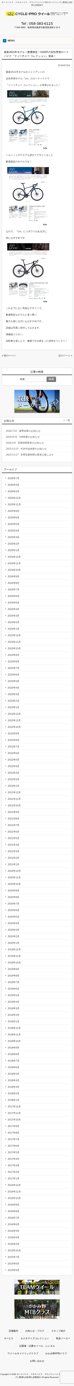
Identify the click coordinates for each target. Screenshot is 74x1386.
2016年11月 (14, 1191)
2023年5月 (13, 681)
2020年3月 (13, 929)
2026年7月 (13, 478)
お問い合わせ (37, 1361)
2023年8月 (13, 661)
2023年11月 (14, 642)
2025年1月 (13, 550)
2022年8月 (13, 740)
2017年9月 (13, 1126)
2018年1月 (13, 1100)
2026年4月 (13, 484)
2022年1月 (13, 786)
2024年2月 (13, 622)
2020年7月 (13, 903)
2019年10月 (14, 962)
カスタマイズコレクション (35, 1338)
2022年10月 (14, 727)
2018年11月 (14, 1034)
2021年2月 (13, 858)
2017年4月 (13, 1159)
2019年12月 (14, 949)
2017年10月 (14, 1119)
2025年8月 (13, 511)
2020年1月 (13, 943)
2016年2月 (13, 1244)
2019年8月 (13, 975)
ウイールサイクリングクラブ (22, 1353)
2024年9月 (13, 576)
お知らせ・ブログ (34, 1330)
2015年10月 (14, 1250)
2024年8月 (13, 583)
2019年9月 (13, 969)
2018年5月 (13, 1073)
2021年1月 (13, 864)
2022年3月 (13, 772)
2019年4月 (13, 1001)
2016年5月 (13, 1231)
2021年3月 (13, 851)
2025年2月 (13, 543)
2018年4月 (13, 1080)
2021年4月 (13, 844)
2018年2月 (13, 1093)
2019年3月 (13, 1008)
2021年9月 (13, 812)
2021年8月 (13, 818)
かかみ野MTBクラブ (56, 1353)
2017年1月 (13, 1178)
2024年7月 (13, 589)
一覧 (68, 420)
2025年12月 (14, 498)
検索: (22, 379)
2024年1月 (13, 628)
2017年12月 (14, 1106)
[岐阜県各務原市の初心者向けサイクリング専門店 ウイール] (37, 14)
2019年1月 (13, 1021)
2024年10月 (14, 570)
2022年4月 (13, 766)
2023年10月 (14, 648)
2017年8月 (13, 1132)
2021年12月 (14, 792)
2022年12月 (14, 714)
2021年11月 (14, 799)
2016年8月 (13, 1211)
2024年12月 (14, 556)
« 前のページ (9, 355)
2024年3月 (13, 615)
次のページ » (65, 355)
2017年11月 (14, 1113)
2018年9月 (13, 1047)
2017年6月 (13, 1145)
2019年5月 (13, 995)
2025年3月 (13, 537)
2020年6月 (13, 910)
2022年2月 (13, 779)
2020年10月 (14, 884)
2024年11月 (14, 563)
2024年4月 (13, 609)
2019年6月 (13, 988)
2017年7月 (13, 1139)
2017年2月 (13, 1172)
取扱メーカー (63, 1338)
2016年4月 (13, 1237)
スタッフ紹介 (58, 1330)
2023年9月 (13, 655)
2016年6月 (13, 1224)
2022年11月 (14, 720)
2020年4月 (13, 923)
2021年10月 (14, 805)
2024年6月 (13, 596)
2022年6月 (13, 753)
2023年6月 (13, 674)
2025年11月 (14, 504)
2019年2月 (13, 1015)
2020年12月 (14, 871)
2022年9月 (13, 733)
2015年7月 (13, 1257)
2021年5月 (13, 838)
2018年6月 (13, 1067)
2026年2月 (13, 491)
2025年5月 (13, 524)
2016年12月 (14, 1185)
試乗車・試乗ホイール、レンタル (37, 1346)
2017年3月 (13, 1165)
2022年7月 (13, 746)
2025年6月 (13, 517)
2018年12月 (14, 1028)
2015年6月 (13, 1263)
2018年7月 (13, 1060)
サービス (8, 1338)
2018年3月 (13, 1087)
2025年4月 (13, 530)
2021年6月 (13, 831)
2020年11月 (14, 877)
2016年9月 (13, 1204)
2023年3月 (13, 694)
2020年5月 (13, 916)
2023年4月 (13, 687)
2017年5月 (13, 1152)
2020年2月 (13, 936)
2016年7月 (13, 1217)
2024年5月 (13, 602)
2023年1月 (13, 707)
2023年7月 (13, 668)
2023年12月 (14, 635)
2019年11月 (14, 956)
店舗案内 (13, 1330)
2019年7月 (13, 982)
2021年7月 (13, 825)
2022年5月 (13, 759)
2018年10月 (14, 1041)
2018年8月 (13, 1054)
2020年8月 (13, 897)
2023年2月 (13, 700)
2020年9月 (13, 890)
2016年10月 (14, 1198)
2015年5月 (13, 1270)
